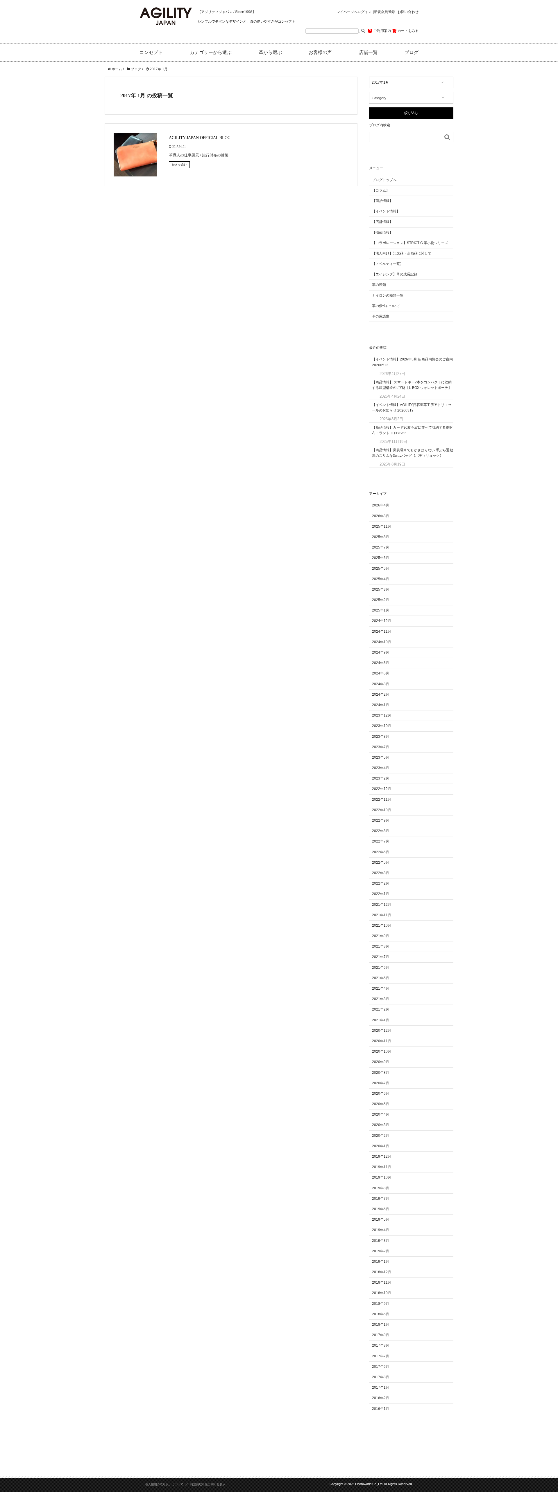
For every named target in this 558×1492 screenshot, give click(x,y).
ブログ (412, 52)
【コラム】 (380, 190)
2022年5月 (380, 862)
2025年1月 (380, 610)
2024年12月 (381, 621)
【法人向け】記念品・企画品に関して (401, 253)
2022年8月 (380, 831)
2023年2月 (380, 778)
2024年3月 (380, 684)
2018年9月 (380, 1304)
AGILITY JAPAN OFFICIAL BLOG (199, 137)
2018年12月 (381, 1272)
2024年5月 (380, 673)
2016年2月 (380, 1398)
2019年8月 (380, 1188)
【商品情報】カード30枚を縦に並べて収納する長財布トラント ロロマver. (412, 430)
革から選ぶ (270, 52)
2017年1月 (380, 1387)
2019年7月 (380, 1199)
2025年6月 (380, 558)
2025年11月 (381, 526)
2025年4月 (380, 579)
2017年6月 (380, 1367)
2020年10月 (381, 1051)
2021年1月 (380, 1020)
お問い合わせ (408, 12)
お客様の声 (320, 52)
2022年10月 (381, 810)
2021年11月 (381, 915)
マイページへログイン (354, 12)
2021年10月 (381, 925)
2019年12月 (381, 1156)
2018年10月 (381, 1293)
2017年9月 (380, 1335)
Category (379, 98)
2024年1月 (380, 705)
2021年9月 (380, 936)
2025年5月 (380, 569)
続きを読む (179, 164)
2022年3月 (380, 873)
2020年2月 (380, 1136)
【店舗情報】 (382, 222)
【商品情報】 (382, 201)
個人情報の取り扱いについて (164, 1484)
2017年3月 (380, 1377)
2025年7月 (380, 547)
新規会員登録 (384, 12)
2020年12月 (381, 1031)
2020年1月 (380, 1146)
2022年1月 (380, 894)
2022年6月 (380, 852)
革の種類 (379, 285)
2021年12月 (381, 905)
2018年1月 (380, 1325)
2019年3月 (380, 1241)
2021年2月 (380, 1009)
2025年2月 (380, 600)
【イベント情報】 (386, 211)
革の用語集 (380, 316)
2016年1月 (380, 1409)
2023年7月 (380, 747)
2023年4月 (380, 768)
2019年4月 (380, 1230)
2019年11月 (381, 1167)
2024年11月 (381, 631)
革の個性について (386, 306)
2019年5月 (380, 1219)
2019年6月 (380, 1209)
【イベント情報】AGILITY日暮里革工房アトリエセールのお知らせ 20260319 (411, 407)
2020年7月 (380, 1083)
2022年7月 (380, 841)
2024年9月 (380, 652)
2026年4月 (380, 505)
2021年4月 (380, 988)
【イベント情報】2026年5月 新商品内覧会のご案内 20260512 (412, 362)
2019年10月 (381, 1177)
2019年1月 (380, 1262)
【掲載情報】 (382, 232)
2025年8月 (380, 537)
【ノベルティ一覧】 (387, 264)
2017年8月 (380, 1345)
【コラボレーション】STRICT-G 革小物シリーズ (410, 243)
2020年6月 (380, 1094)
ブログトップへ (384, 180)
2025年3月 (380, 589)
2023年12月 (381, 715)
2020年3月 (380, 1125)
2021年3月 (380, 999)
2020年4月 (380, 1114)
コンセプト (151, 52)
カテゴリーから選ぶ (211, 52)
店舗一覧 (368, 52)
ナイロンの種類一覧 (387, 295)
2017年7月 (380, 1356)
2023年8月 (380, 737)
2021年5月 (380, 978)
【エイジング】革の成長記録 (394, 274)
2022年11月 (381, 800)
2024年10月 (381, 642)
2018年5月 (380, 1314)
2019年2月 (380, 1251)
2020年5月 (380, 1104)
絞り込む (411, 113)
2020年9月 (380, 1062)
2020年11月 (381, 1041)
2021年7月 (380, 957)
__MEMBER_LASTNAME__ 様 (347, 21)
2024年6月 (380, 663)
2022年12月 (381, 789)
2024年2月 (380, 694)
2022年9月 (380, 820)
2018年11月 (381, 1282)
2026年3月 (380, 516)
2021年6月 (380, 968)
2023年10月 (381, 726)
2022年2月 (380, 883)
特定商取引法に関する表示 (207, 1484)
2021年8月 (380, 946)
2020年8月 (380, 1073)
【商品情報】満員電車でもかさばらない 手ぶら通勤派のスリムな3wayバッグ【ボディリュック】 (412, 453)
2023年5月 (380, 757)
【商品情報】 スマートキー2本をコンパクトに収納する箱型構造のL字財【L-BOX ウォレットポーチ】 (412, 385)
